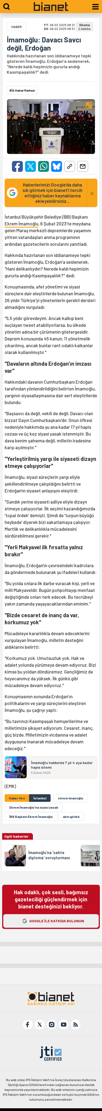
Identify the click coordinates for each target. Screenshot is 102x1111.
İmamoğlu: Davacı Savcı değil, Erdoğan (44, 44)
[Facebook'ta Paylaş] (17, 166)
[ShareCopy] (69, 166)
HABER (16, 27)
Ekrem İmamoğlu (21, 223)
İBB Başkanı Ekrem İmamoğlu (31, 816)
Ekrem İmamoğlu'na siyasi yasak (33, 807)
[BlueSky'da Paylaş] (56, 166)
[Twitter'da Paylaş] (30, 166)
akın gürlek (71, 816)
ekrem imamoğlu (70, 798)
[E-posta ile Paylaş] (82, 166)
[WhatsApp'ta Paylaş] (43, 166)
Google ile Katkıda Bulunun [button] (56, 920)
